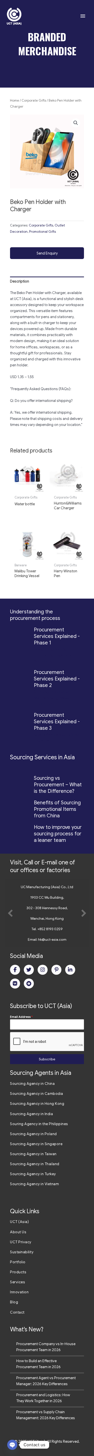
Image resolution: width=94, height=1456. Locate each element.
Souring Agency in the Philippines (39, 1124)
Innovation (19, 1292)
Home (14, 100)
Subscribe (47, 1059)
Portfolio (18, 1262)
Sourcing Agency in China (32, 1083)
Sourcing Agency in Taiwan (33, 1154)
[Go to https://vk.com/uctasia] (15, 984)
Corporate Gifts (34, 100)
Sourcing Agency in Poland (33, 1134)
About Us (18, 1232)
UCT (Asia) (19, 1222)
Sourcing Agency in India (31, 1114)
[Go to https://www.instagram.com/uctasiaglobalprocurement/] (43, 970)
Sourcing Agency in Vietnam (34, 1184)
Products (18, 1272)
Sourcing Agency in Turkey (33, 1174)
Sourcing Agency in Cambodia (36, 1093)
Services (17, 1282)
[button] (75, 122)
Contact (17, 1312)
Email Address (21, 1017)
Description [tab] (19, 281)
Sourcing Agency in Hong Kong (37, 1103)
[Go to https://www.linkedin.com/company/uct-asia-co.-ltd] (70, 970)
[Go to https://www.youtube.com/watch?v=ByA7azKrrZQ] (29, 984)
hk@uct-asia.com (52, 939)
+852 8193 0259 (50, 929)
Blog (14, 1302)
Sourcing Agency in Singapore (36, 1144)
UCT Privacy (20, 1242)
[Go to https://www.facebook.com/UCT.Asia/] (15, 970)
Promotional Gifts (42, 231)
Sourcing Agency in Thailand (34, 1164)
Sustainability (21, 1252)
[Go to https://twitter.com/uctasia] (29, 970)
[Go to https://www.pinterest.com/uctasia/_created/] (56, 970)
